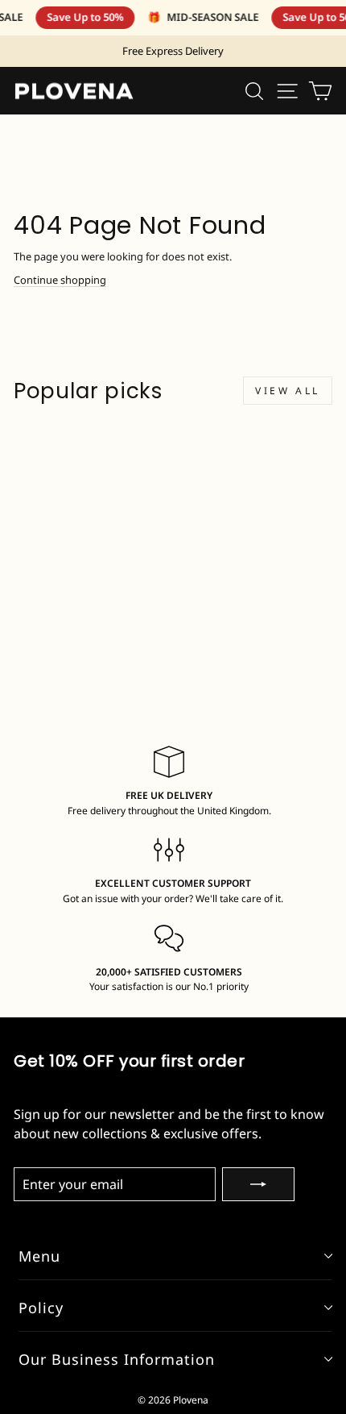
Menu (39, 1256)
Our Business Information (117, 1359)
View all (287, 390)
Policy (41, 1307)
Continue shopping (60, 279)
